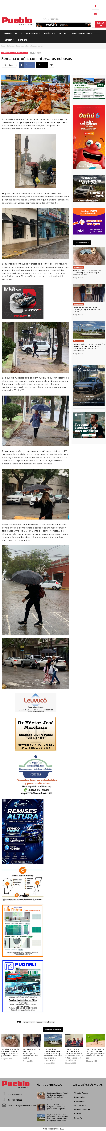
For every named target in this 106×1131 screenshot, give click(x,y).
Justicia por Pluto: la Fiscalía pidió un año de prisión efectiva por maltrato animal (87, 272)
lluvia (32, 1022)
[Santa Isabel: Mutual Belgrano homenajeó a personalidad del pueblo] (89, 293)
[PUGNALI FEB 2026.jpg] (35, 986)
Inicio (3, 46)
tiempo (39, 1022)
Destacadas (10, 46)
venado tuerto (49, 1022)
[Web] (89, 221)
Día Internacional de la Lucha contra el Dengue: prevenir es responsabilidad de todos (95, 1053)
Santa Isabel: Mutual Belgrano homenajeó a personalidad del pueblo (86, 309)
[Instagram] (95, 14)
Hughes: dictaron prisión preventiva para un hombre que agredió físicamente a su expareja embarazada (89, 347)
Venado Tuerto (20, 53)
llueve (26, 1022)
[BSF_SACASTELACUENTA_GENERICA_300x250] (89, 425)
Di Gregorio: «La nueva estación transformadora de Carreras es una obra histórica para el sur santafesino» (74, 1054)
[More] (51, 65)
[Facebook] (95, 6)
